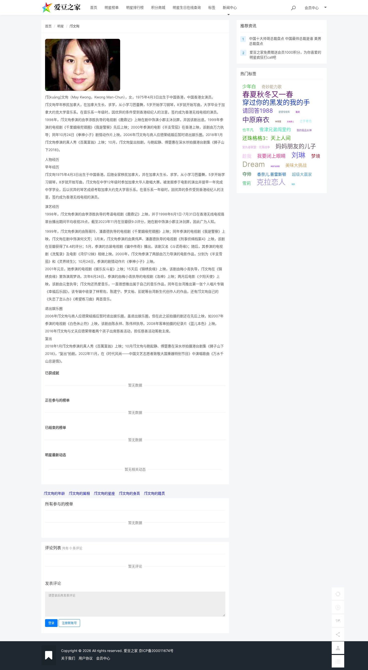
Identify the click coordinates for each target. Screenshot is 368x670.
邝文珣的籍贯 (154, 493)
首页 (48, 26)
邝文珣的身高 (129, 493)
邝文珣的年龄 (54, 493)
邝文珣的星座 (104, 493)
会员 (312, 8)
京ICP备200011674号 (156, 650)
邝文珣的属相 (79, 493)
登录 (51, 623)
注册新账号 (69, 623)
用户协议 (86, 658)
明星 (60, 26)
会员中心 (103, 658)
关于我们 (68, 658)
